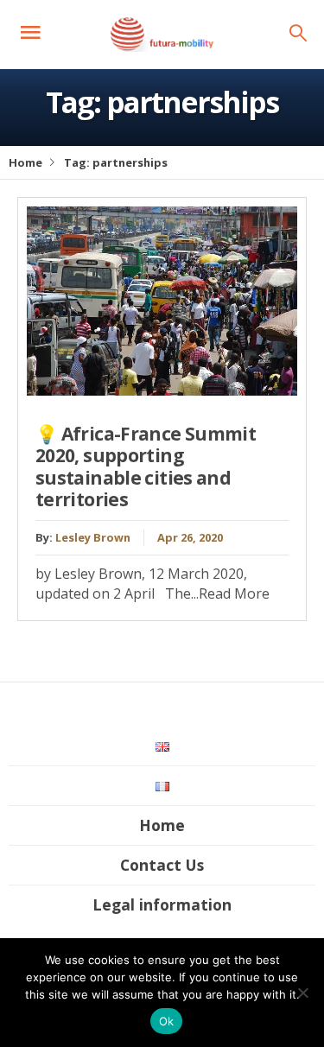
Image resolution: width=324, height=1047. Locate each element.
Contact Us (162, 864)
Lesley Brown (92, 537)
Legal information (162, 904)
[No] (302, 992)
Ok (167, 1021)
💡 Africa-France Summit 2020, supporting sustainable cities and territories (145, 466)
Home (25, 162)
